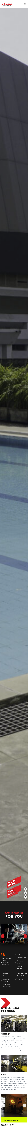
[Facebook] (25, 889)
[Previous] (3, 936)
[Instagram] (25, 893)
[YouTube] (25, 897)
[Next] (25, 936)
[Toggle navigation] (25, 4)
